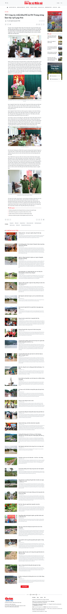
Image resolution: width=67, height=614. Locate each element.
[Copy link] (41, 24)
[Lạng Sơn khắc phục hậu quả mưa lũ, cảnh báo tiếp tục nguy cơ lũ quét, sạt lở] (11, 357)
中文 (61, 2)
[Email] (37, 24)
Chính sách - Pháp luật (21, 7)
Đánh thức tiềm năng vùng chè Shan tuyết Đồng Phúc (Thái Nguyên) (52, 59)
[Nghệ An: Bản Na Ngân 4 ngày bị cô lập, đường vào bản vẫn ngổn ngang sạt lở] (11, 286)
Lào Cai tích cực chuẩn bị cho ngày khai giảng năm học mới (52, 48)
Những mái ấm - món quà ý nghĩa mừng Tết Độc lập (30, 232)
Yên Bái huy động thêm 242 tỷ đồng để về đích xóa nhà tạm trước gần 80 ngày (22, 210)
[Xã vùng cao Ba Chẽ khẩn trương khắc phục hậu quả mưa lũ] (11, 393)
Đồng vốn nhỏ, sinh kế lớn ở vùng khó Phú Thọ (29, 318)
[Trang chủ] (7, 7)
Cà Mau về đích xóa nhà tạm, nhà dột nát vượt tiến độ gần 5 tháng (20, 213)
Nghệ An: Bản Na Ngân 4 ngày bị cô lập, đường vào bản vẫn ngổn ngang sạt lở (32, 283)
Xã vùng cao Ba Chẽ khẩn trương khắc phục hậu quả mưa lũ (31, 390)
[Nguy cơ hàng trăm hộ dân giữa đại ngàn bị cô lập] (11, 569)
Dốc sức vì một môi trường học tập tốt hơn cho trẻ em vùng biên (30, 527)
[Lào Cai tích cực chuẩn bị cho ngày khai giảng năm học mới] (60, 48)
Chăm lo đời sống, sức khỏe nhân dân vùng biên (29, 423)
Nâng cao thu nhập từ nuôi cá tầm (26, 400)
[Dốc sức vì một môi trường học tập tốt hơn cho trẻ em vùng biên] (11, 530)
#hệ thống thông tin (38, 223)
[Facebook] (8, 24)
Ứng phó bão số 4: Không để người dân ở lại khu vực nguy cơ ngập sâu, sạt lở (31, 480)
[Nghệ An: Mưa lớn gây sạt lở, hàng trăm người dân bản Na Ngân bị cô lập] (11, 555)
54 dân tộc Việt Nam (12, 7)
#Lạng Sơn (11, 223)
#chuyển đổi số (22, 223)
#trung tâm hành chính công (26, 225)
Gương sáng (55, 7)
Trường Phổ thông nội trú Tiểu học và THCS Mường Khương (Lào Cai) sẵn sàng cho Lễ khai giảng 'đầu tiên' (31, 435)
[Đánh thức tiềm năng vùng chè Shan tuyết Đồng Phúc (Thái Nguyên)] (60, 59)
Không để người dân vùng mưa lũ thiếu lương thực (30, 329)
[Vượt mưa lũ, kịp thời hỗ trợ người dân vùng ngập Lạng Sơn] (11, 310)
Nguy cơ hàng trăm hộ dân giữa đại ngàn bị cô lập (29, 565)
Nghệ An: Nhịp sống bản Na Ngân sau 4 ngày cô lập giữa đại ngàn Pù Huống (31, 258)
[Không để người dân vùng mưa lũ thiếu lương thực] (11, 333)
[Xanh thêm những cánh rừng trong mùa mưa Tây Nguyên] (11, 472)
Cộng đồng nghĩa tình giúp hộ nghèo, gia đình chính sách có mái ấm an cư (31, 516)
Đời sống (27, 7)
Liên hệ (41, 597)
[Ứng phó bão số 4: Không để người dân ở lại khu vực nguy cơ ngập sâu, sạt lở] (11, 483)
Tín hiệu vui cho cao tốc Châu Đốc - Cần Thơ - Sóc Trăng (31, 457)
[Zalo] (6, 24)
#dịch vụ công (12, 225)
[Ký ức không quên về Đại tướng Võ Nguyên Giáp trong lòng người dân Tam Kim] (11, 248)
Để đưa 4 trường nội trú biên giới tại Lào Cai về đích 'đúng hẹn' (31, 577)
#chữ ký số (18, 225)
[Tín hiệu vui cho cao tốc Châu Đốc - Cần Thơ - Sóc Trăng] (11, 461)
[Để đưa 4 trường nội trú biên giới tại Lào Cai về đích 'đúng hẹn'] (11, 580)
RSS (44, 597)
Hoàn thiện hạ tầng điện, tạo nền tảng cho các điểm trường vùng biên (31, 379)
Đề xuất (49, 34)
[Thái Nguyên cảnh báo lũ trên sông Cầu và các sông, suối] (11, 450)
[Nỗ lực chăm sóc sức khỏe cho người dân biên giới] (60, 54)
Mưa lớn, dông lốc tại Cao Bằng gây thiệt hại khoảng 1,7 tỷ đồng (31, 367)
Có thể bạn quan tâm (11, 230)
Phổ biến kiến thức (48, 7)
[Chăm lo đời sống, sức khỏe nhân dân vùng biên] (11, 426)
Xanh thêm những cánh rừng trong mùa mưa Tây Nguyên (31, 468)
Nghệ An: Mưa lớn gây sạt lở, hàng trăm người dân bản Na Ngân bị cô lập (31, 552)
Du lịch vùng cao (41, 7)
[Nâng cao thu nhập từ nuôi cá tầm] (11, 404)
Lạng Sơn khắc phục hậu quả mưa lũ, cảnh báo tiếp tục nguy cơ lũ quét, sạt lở (31, 354)
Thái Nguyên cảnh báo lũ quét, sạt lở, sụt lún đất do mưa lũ (31, 296)
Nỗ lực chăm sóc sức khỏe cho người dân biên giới (52, 53)
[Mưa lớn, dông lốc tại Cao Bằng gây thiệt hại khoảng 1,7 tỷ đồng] (11, 370)
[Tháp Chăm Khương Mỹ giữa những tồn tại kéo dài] (60, 37)
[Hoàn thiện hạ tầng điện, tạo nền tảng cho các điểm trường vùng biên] (11, 382)
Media (59, 7)
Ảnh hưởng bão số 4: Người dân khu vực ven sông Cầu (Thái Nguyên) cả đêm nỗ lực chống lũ (30, 272)
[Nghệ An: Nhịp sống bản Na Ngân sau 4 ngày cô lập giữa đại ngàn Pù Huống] (11, 261)
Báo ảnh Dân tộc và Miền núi (33, 3)
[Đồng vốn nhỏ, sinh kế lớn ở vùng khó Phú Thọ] (11, 322)
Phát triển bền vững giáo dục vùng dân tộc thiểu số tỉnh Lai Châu (20, 211)
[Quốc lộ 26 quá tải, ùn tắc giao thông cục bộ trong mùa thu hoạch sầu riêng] (11, 495)
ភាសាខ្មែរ (58, 2)
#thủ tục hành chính (30, 223)
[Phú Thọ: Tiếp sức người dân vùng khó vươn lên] (11, 508)
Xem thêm (24, 586)
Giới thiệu (33, 597)
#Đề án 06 (16, 223)
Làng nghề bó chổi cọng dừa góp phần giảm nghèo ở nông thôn (31, 540)
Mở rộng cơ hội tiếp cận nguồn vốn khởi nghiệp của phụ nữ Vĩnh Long (21, 215)
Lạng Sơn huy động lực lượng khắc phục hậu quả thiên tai (31, 411)
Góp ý (38, 597)
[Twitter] (10, 24)
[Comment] (44, 24)
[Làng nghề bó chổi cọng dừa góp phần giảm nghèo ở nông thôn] (11, 543)
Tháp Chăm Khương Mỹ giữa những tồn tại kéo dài (51, 37)
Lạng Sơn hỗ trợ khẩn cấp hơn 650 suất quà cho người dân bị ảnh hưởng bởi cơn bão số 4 (31, 341)
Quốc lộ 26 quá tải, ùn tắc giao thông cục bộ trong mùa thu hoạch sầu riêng (31, 492)
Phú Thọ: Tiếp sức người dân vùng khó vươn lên (29, 504)
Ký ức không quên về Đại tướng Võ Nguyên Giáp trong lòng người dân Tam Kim (31, 245)
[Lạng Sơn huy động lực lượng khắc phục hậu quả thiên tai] (11, 415)
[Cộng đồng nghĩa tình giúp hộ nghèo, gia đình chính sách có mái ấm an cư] (11, 519)
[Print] (39, 24)
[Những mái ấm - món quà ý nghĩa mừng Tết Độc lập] (11, 236)
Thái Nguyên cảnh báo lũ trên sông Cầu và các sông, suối (31, 446)
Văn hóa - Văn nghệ (33, 7)
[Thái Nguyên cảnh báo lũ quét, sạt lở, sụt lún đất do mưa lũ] (11, 299)
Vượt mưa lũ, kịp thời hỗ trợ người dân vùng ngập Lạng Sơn (31, 307)
